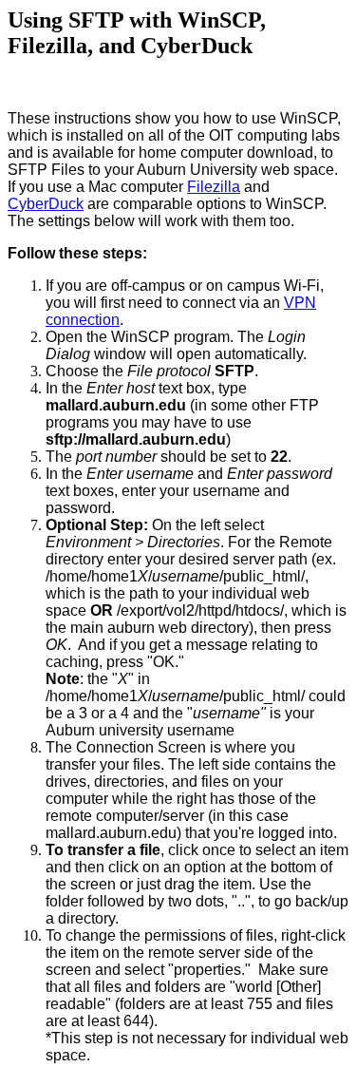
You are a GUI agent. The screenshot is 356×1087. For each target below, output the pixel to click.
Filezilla (213, 187)
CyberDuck (46, 204)
